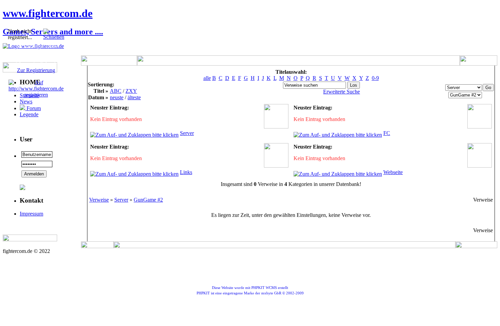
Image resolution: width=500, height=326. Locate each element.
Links (186, 172)
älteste (134, 97)
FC (386, 133)
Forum (33, 108)
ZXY (131, 91)
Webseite (393, 172)
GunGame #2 (148, 200)
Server (187, 133)
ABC (115, 91)
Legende (29, 114)
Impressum (31, 214)
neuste (116, 97)
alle (207, 78)
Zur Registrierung (36, 70)
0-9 (375, 78)
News (26, 101)
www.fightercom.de (48, 13)
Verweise (99, 200)
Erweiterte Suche (341, 92)
